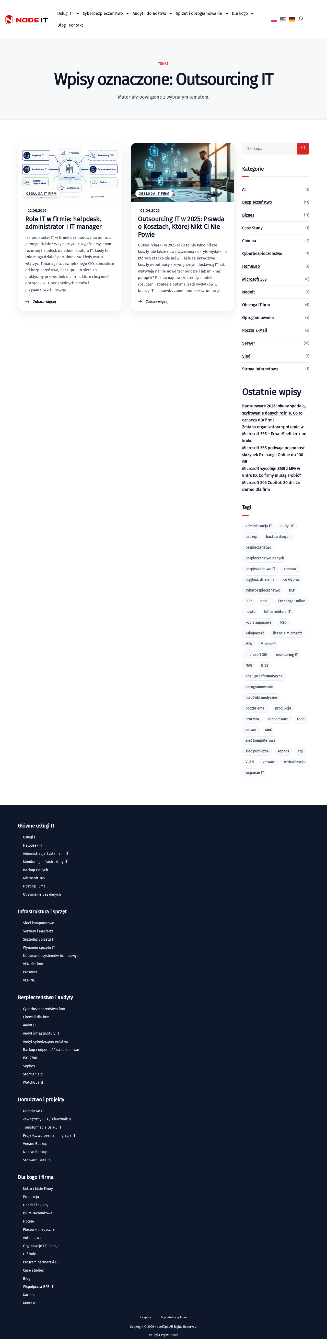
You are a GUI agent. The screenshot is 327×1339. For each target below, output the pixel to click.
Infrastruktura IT (277, 612)
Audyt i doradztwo (149, 13)
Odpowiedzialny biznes (174, 1317)
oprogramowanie (259, 687)
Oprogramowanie (258, 317)
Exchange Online (291, 601)
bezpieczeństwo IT (260, 569)
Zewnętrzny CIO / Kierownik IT (47, 1119)
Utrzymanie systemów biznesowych (51, 956)
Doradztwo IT (33, 1111)
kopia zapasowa (259, 622)
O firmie (29, 1254)
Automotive (32, 1238)
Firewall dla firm (36, 1017)
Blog (61, 25)
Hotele (28, 1221)
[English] (283, 19)
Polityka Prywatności (163, 1335)
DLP (292, 590)
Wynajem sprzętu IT (39, 947)
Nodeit (248, 292)
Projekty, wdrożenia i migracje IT (49, 1135)
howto (250, 612)
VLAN (250, 762)
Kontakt (76, 25)
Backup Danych (35, 870)
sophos (283, 751)
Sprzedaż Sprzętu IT (39, 939)
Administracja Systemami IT (45, 853)
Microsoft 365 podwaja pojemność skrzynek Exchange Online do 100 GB (273, 454)
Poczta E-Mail (254, 330)
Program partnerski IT (40, 1262)
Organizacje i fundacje (41, 1246)
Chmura (249, 240)
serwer (251, 730)
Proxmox (30, 972)
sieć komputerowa (260, 740)
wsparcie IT (255, 773)
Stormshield (33, 1074)
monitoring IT (287, 655)
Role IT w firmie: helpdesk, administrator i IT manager (63, 223)
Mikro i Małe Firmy (38, 1189)
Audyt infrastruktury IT (41, 1033)
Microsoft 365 (254, 279)
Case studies (33, 1270)
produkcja (283, 708)
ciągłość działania (260, 579)
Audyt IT (29, 1025)
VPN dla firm (33, 964)
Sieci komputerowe (38, 923)
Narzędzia (145, 1317)
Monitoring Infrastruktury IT (45, 862)
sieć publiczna (257, 751)
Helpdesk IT (32, 845)
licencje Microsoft (287, 633)
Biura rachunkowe (37, 1213)
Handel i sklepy (35, 1205)
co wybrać (291, 579)
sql (300, 751)
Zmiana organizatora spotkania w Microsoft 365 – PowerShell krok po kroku (274, 433)
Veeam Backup (35, 1144)
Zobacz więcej (44, 302)
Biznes (248, 215)
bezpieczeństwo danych (265, 558)
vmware (269, 762)
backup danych (278, 537)
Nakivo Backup (35, 1152)
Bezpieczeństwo (257, 202)
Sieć (246, 356)
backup (251, 537)
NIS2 (264, 665)
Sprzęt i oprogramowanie (199, 13)
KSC (283, 622)
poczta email (256, 708)
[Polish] (274, 19)
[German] (292, 19)
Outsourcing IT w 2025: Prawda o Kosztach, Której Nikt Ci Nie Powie (181, 226)
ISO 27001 (31, 1058)
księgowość (255, 633)
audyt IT (287, 526)
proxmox (253, 719)
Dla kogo (240, 13)
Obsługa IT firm (41, 193)
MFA (249, 644)
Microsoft (268, 644)
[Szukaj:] (275, 148)
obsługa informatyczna (264, 676)
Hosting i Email (35, 886)
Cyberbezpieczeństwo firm (44, 1009)
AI (244, 189)
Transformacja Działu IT (42, 1127)
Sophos (29, 1066)
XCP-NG (29, 980)
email (265, 601)
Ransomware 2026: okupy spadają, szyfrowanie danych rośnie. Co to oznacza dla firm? (274, 413)
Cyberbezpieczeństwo (103, 13)
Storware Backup (37, 1160)
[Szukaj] (303, 149)
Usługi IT (65, 13)
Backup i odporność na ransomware (52, 1050)
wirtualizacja (294, 762)
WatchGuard (33, 1082)
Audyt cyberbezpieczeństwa (45, 1041)
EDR (249, 601)
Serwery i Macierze (38, 931)
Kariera (29, 1295)
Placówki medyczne (39, 1229)
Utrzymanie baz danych (42, 894)
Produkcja (31, 1197)
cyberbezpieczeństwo (263, 590)
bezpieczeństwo (258, 547)
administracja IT (259, 526)
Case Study (252, 228)
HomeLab (251, 266)
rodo (301, 719)
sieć (268, 730)
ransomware (278, 719)
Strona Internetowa (260, 368)
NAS (249, 665)
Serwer (248, 343)
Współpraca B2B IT (38, 1287)
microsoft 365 (256, 655)
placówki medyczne (261, 697)
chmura (290, 569)
